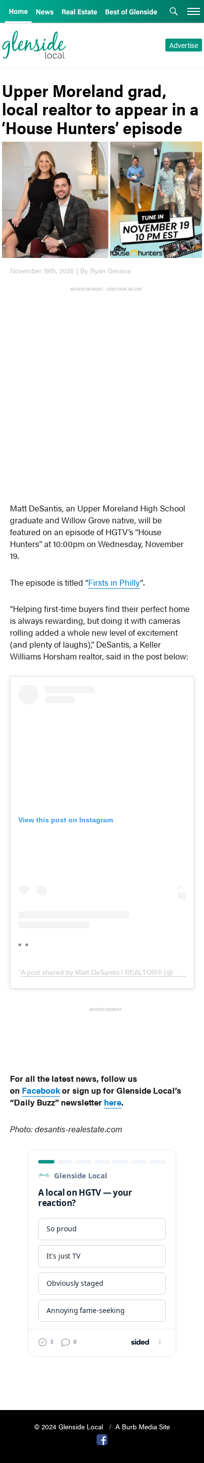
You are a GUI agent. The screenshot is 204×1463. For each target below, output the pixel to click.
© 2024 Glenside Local (69, 1426)
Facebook (41, 1090)
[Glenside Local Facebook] (102, 1438)
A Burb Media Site (142, 1426)
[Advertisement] (102, 395)
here (112, 1102)
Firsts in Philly (114, 582)
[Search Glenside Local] (173, 12)
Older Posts (102, 1377)
